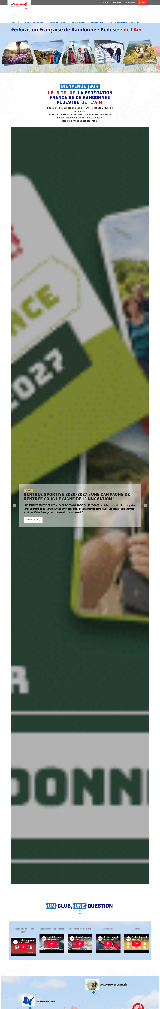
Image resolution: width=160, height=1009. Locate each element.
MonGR (105, 2)
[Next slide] (145, 505)
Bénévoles (117, 2)
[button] (150, 2)
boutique (142, 2)
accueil (28, 490)
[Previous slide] (14, 505)
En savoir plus (33, 519)
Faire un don (130, 2)
